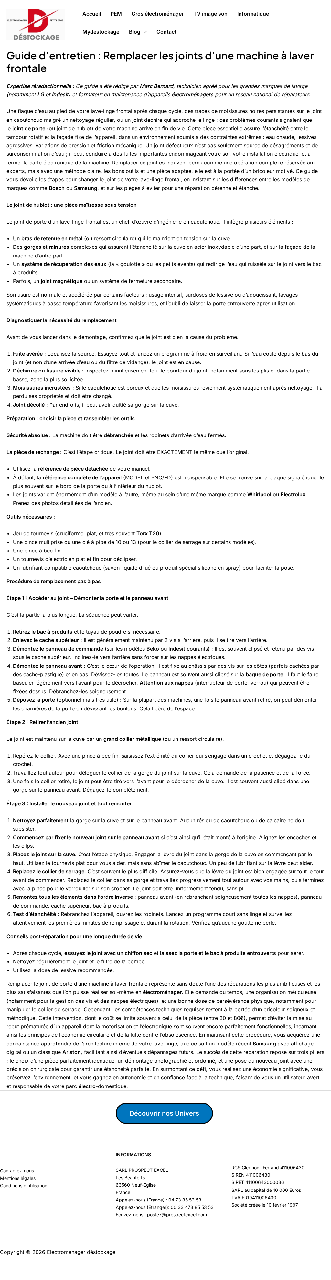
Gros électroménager (158, 13)
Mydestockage (100, 31)
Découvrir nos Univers (164, 1113)
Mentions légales (18, 1178)
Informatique (253, 13)
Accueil (91, 13)
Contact (166, 31)
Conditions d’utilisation (23, 1185)
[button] (143, 32)
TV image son (210, 13)
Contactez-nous (17, 1170)
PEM (116, 13)
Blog (134, 31)
